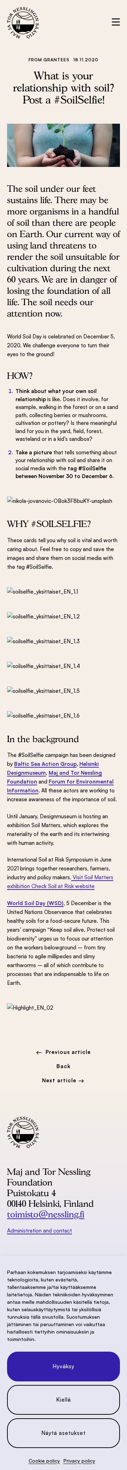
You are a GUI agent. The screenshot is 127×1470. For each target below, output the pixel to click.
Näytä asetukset (63, 1433)
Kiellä (63, 1399)
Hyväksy (63, 1366)
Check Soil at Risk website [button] (63, 886)
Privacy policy (79, 1461)
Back (63, 1066)
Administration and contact (39, 1230)
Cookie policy (44, 1461)
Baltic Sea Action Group (45, 764)
